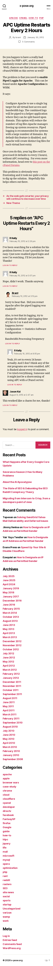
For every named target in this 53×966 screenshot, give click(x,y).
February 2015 (11, 608)
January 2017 (11, 596)
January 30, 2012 (35, 37)
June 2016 (9, 604)
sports (6, 900)
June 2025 (9, 580)
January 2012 (11, 677)
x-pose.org (26, 5)
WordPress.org (12, 948)
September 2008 (13, 759)
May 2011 (8, 706)
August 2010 (10, 726)
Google (7, 827)
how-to (33, 18)
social (6, 896)
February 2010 (11, 751)
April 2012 (9, 665)
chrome (7, 790)
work (6, 920)
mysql (6, 859)
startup (7, 904)
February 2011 (11, 718)
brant (18, 37)
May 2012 (8, 661)
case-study (9, 786)
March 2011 (9, 714)
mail (5, 851)
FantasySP (9, 819)
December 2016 (12, 600)
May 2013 (8, 629)
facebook (8, 815)
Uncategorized (11, 908)
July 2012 (8, 653)
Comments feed (12, 944)
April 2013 (9, 633)
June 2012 (9, 657)
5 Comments (28, 41)
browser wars (11, 782)
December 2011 (12, 682)
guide (6, 831)
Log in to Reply (10, 265)
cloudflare (9, 798)
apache (13, 18)
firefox (6, 823)
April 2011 (8, 710)
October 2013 (11, 616)
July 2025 (9, 576)
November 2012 (12, 645)
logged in (22, 429)
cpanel (23, 18)
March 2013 (10, 637)
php (41, 18)
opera (6, 863)
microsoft (8, 855)
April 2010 (9, 743)
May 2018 (8, 592)
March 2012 (10, 669)
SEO (5, 888)
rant (5, 876)
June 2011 (9, 702)
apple (6, 778)
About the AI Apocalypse (17, 482)
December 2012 (12, 641)
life (4, 847)
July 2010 (8, 730)
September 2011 (12, 694)
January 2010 (11, 755)
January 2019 (11, 588)
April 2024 (9, 584)
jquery (6, 843)
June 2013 (9, 625)
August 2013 (10, 621)
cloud (6, 794)
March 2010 (10, 747)
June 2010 (9, 734)
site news (8, 892)
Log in (6, 936)
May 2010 (8, 738)
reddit (6, 880)
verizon (7, 912)
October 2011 (10, 690)
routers (7, 884)
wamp (6, 916)
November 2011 (12, 686)
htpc (5, 839)
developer (9, 806)
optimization (10, 867)
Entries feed (10, 940)
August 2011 (10, 698)
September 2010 (13, 722)
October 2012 (11, 649)
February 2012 (11, 673)
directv (7, 811)
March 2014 (10, 612)
